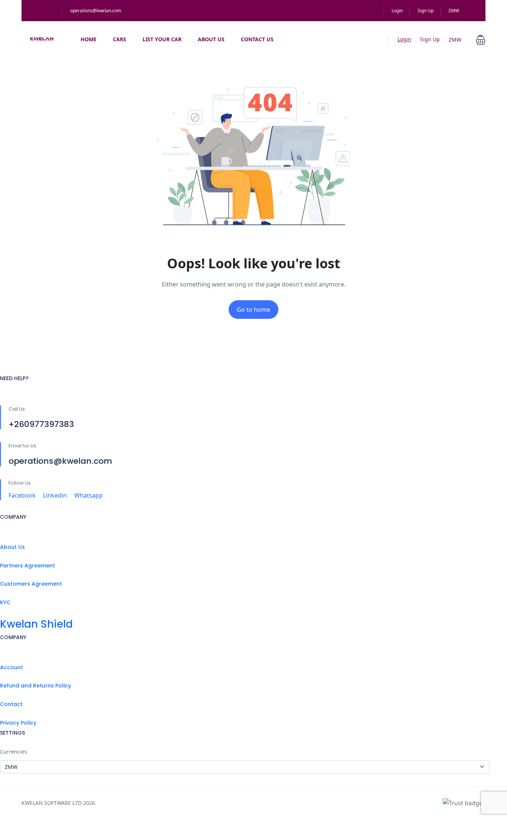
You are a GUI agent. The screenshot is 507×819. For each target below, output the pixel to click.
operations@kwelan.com (95, 10)
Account (11, 667)
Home (89, 39)
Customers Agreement (31, 583)
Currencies (13, 751)
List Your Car (162, 39)
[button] (480, 39)
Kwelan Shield (36, 624)
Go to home (253, 309)
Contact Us (257, 39)
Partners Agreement (27, 565)
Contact (11, 704)
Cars (119, 39)
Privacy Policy (18, 722)
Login (397, 10)
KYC (5, 602)
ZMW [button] (454, 10)
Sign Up (426, 10)
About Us (211, 39)
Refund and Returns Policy (35, 685)
